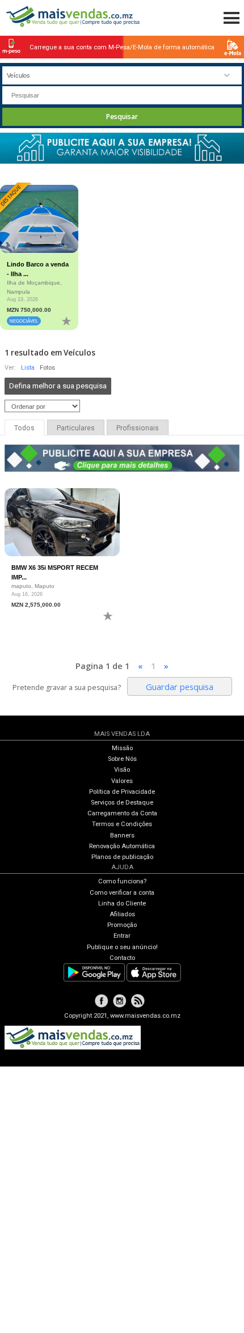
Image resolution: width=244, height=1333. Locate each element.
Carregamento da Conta (122, 813)
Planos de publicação (122, 857)
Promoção (122, 925)
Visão (122, 769)
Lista (28, 367)
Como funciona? (122, 881)
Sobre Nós (122, 759)
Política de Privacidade (122, 791)
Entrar (122, 936)
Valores (122, 781)
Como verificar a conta (122, 892)
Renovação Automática (122, 846)
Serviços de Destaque (122, 802)
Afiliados (122, 914)
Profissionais (137, 428)
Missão (122, 748)
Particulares (76, 428)
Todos (24, 428)
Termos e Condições (122, 824)
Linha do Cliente (122, 903)
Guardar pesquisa (179, 686)
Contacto (122, 958)
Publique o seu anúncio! (122, 947)
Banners (122, 835)
